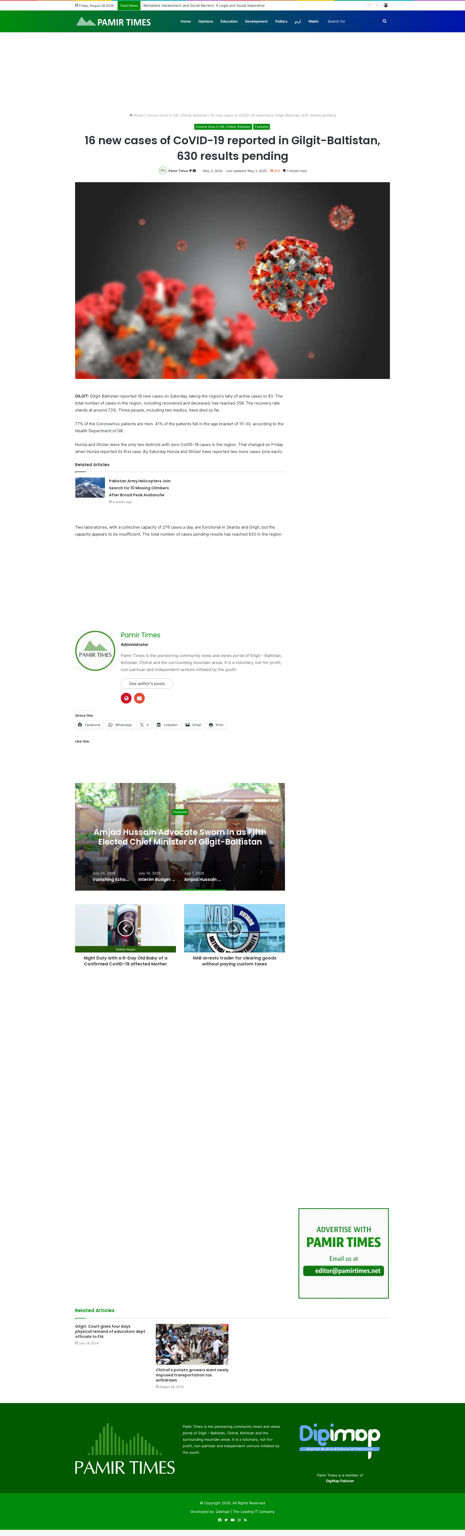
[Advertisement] (232, 66)
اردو (298, 21)
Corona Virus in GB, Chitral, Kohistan (176, 115)
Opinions (205, 21)
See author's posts (147, 683)
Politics (281, 21)
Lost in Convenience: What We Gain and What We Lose (189, 5)
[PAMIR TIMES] (113, 21)
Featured (261, 127)
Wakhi (313, 21)
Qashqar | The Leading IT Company (245, 1511)
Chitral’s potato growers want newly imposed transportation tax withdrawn (192, 1375)
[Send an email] (194, 171)
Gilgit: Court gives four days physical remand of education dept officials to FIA (110, 1331)
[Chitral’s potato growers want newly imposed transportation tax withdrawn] (192, 1344)
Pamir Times (178, 171)
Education (229, 21)
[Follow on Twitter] (191, 171)
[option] (180, 837)
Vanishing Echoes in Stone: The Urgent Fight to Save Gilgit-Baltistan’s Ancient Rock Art (180, 837)
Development (256, 21)
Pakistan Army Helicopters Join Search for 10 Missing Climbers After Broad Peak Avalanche (140, 488)
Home (186, 21)
